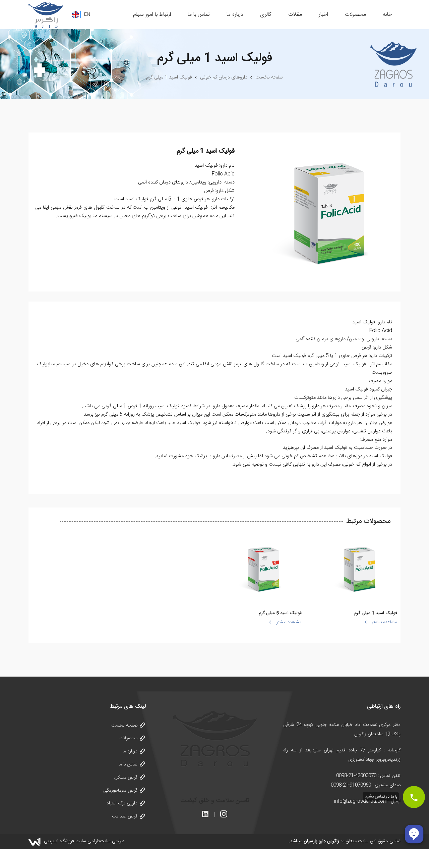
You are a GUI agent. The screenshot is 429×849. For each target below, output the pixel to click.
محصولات (355, 14)
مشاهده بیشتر (384, 622)
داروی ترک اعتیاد (122, 803)
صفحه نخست (124, 726)
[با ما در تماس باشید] (414, 797)
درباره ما (235, 14)
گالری (265, 14)
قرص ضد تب (124, 816)
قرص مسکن (125, 778)
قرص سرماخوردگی (120, 791)
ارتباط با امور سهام (152, 14)
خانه (387, 14)
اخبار (323, 14)
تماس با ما (199, 14)
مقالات (295, 14)
